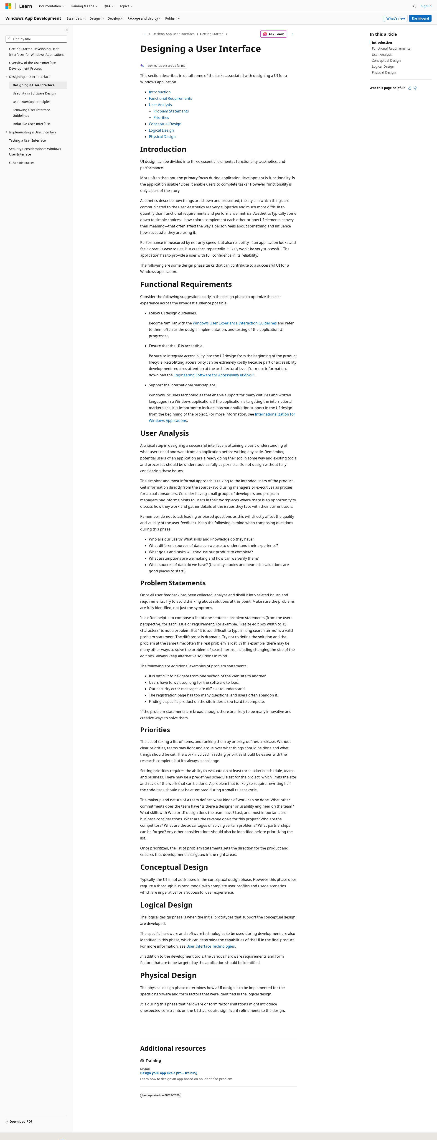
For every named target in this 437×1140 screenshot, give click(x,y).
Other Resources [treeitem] (22, 163)
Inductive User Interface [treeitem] (31, 124)
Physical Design (162, 136)
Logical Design (161, 130)
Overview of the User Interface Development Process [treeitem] (32, 66)
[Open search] (414, 6)
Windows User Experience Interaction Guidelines (235, 323)
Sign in (426, 6)
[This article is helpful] (409, 88)
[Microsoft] (8, 6)
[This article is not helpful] (415, 88)
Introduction (160, 91)
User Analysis (160, 104)
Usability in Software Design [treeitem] (34, 93)
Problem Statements (171, 111)
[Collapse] (67, 30)
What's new (395, 18)
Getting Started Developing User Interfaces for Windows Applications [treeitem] (36, 52)
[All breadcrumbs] (144, 34)
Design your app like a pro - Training (168, 1073)
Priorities (161, 117)
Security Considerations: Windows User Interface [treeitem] (35, 152)
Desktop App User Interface (173, 34)
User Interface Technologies (210, 946)
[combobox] (36, 39)
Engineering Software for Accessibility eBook (212, 374)
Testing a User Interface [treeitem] (27, 140)
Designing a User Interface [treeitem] (33, 85)
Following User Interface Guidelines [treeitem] (31, 113)
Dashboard (420, 18)
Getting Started (212, 34)
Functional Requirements (170, 98)
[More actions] (293, 34)
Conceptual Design (165, 123)
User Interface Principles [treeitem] (32, 101)
